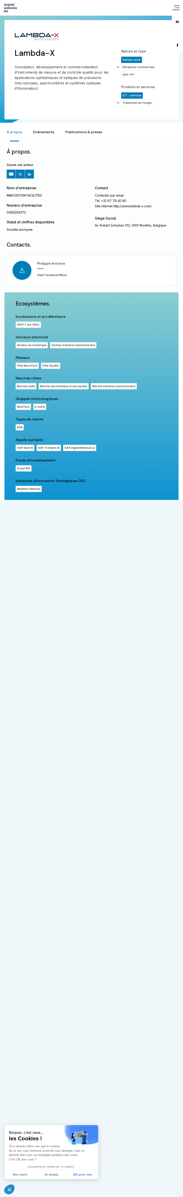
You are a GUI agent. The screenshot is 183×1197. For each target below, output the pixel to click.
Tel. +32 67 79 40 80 (110, 201)
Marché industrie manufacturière (113, 386)
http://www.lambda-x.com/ (132, 206)
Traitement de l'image (137, 102)
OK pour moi (82, 1174)
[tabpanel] (91, 320)
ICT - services (132, 95)
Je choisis (51, 1174)
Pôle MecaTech (27, 365)
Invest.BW (23, 468)
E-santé (40, 406)
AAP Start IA (25, 447)
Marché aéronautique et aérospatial (63, 386)
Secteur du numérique (31, 345)
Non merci (20, 1174)
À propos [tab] (14, 132)
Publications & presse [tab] (83, 132)
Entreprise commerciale (138, 67)
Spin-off (128, 74)
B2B (19, 427)
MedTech (23, 406)
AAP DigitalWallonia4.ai (79, 447)
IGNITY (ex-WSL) (28, 324)
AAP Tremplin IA (49, 447)
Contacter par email (109, 195)
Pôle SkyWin (50, 365)
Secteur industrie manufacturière (73, 345)
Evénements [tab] (43, 132)
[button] (9, 1189)
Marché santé (26, 386)
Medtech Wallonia (28, 488)
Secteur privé (132, 59)
